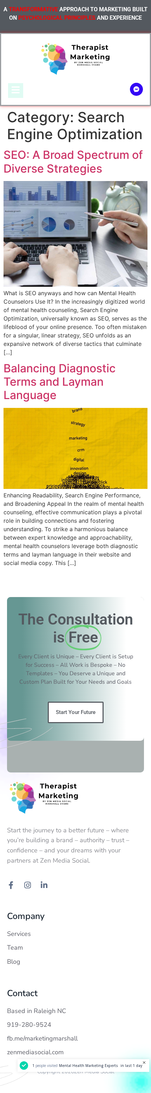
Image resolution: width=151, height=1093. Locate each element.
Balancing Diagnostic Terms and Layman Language (60, 381)
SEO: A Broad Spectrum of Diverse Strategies (73, 161)
